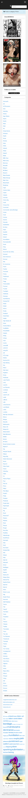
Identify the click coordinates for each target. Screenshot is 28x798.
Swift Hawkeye (6, 602)
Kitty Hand (5, 370)
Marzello (5, 422)
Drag (4, 247)
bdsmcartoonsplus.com (9, 702)
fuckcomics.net (6, 707)
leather (23, 735)
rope (20, 741)
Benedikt (5, 165)
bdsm (15, 716)
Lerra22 (5, 392)
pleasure (6, 741)
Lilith (4, 402)
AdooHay (5, 111)
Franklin (5, 288)
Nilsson (5, 454)
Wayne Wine (6, 671)
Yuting (4, 678)
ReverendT (6, 515)
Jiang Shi (5, 350)
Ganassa (5, 296)
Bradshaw (5, 185)
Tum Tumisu (6, 648)
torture (5, 752)
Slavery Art (6, 574)
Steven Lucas (6, 592)
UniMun (5, 653)
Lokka (4, 409)
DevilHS (5, 232)
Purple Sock (6, 503)
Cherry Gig (6, 200)
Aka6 (4, 123)
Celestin (5, 195)
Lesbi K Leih (6, 394)
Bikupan (5, 168)
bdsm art (20, 716)
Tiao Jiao (5, 634)
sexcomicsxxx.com (7, 704)
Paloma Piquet (6, 478)
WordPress (15, 794)
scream (21, 744)
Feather (5, 269)
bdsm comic (13, 718)
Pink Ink (5, 483)
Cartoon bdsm (6, 190)
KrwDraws (5, 377)
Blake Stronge (6, 178)
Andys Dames (6, 131)
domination (17, 730)
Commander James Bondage (10, 210)
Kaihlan (5, 358)
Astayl (4, 150)
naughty (16, 738)
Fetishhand (6, 276)
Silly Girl (5, 560)
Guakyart (5, 313)
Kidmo (4, 367)
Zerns (4, 683)
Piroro (4, 486)
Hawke (5, 318)
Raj (4, 510)
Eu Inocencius (6, 264)
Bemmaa (5, 163)
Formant (5, 286)
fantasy (11, 732)
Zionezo (5, 688)
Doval (4, 244)
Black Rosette (6, 175)
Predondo (5, 501)
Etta (4, 261)
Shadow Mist (6, 550)
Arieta (4, 145)
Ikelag (4, 335)
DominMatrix (6, 239)
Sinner (4, 565)
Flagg (4, 281)
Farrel (4, 266)
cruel (9, 726)
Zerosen (5, 685)
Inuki (4, 340)
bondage (7, 723)
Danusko (5, 222)
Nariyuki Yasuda (7, 451)
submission (17, 749)
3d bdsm (6, 716)
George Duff (6, 301)
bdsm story (11, 721)
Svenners (5, 599)
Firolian (5, 279)
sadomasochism (14, 744)
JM (4, 353)
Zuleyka (5, 690)
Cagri (4, 187)
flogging (5, 735)
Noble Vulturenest (7, 459)
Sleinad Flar (6, 579)
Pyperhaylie (6, 505)
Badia (4, 155)
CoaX (4, 202)
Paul (4, 481)
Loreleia (5, 412)
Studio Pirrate (6, 597)
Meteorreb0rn (6, 431)
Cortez (4, 212)
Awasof (5, 153)
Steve (4, 589)
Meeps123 (5, 429)
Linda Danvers (6, 404)
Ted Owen (5, 611)
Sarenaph (5, 540)
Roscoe (5, 525)
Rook (4, 523)
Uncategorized (6, 651)
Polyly (4, 496)
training (11, 752)
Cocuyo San (6, 205)
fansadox (5, 732)
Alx (4, 128)
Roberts (5, 520)
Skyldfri (5, 570)
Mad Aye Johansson (8, 414)
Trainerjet (5, 641)
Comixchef (5, 207)
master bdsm (5, 738)
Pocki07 (5, 493)
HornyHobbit (6, 330)
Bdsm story (6, 160)
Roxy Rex (5, 530)
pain (22, 738)
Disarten (5, 234)
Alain (4, 126)
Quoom (5, 508)
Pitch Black (6, 491)
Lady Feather (6, 380)
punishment (14, 741)
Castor (4, 192)
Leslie (4, 397)
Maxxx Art (5, 427)
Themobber (6, 629)
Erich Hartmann (7, 256)
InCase (5, 338)
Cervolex (5, 197)
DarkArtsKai (6, 224)
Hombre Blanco (7, 325)
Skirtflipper (5, 567)
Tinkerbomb (6, 639)
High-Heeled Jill (7, 321)
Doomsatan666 (7, 242)
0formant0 (5, 101)
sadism (6, 743)
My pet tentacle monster (9, 444)
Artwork (5, 148)
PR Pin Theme (22, 794)
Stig (4, 594)
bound (5, 727)
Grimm (5, 308)
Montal (5, 439)
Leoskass (5, 390)
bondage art (14, 724)
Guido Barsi (6, 316)
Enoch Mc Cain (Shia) (8, 251)
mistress (11, 738)
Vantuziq (5, 656)
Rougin (5, 528)
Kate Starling (6, 362)
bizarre (16, 721)
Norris (4, 461)
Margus (5, 419)
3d (3, 716)
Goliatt (4, 306)
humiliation (14, 735)
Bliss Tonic (5, 180)
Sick (4, 552)
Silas (4, 557)
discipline (16, 726)
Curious (5, 217)
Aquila (4, 136)
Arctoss (5, 141)
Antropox (5, 133)
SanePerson (6, 537)
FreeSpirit (5, 291)
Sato (4, 542)
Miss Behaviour (7, 434)
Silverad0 (5, 562)
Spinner (5, 587)
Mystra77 (5, 446)
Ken (4, 365)
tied (24, 749)
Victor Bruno (6, 658)
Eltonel (5, 249)
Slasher (5, 572)
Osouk (4, 468)
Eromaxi (5, 259)
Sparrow (5, 584)
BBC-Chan (5, 158)
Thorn (4, 631)
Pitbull (4, 488)
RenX (4, 513)
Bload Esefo (6, 182)
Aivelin (4, 121)
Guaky (4, 311)
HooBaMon (6, 328)
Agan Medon (6, 116)
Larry (4, 382)
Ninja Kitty (5, 456)
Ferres (4, 274)
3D (4, 104)
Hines (4, 323)
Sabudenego (6, 535)
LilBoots (5, 399)
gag (7, 735)
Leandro (5, 385)
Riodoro (5, 518)
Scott (4, 545)
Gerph (4, 303)
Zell (4, 681)
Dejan (4, 229)
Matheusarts (6, 424)
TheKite (5, 626)
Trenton (5, 644)
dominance (8, 729)
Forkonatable (6, 284)
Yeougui (5, 676)
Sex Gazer (5, 547)
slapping (9, 746)
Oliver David (6, 466)
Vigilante (5, 663)
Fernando (5, 271)
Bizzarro (5, 173)
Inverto (5, 343)
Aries (4, 143)
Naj (4, 449)
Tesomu (5, 621)
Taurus (5, 604)
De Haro (5, 227)
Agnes (4, 118)
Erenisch (5, 254)
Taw (4, 607)
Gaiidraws (5, 293)
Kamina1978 (6, 360)
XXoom (5, 673)
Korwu (4, 375)
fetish (20, 732)
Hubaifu (5, 333)
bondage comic (20, 724)
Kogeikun (5, 372)
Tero (4, 619)
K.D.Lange (5, 355)
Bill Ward (5, 170)
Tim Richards (6, 636)
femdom (16, 732)
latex (21, 735)
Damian (5, 219)
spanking (7, 749)
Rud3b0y (5, 533)
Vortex (4, 668)
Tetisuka (5, 624)
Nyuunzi (5, 464)
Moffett (5, 436)
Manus (5, 417)
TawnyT (5, 609)
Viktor (4, 666)
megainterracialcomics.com (10, 699)
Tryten (4, 646)
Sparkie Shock (6, 582)
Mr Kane (5, 441)
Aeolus (5, 113)
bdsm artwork (5, 718)
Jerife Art (5, 348)
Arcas (4, 138)
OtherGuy (5, 471)
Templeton (5, 616)
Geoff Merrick (6, 298)
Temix (4, 614)
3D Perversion (6, 106)
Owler (4, 473)
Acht (4, 108)
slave (14, 746)
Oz (4, 476)
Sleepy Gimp (6, 577)
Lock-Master (6, 407)
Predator (5, 498)
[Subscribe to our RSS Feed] (10, 6)
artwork (11, 716)
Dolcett (5, 237)
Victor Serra (6, 661)
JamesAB (5, 345)
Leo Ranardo (6, 387)
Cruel (4, 215)
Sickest (5, 555)
